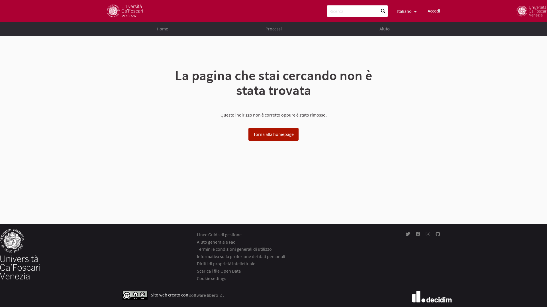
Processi (274, 29)
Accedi (434, 11)
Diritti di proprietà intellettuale (226, 263)
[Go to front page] (125, 11)
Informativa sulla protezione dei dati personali (241, 256)
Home (162, 29)
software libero (206, 295)
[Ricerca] (383, 11)
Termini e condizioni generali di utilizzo (234, 249)
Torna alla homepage (273, 134)
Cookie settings (211, 278)
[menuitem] (408, 10)
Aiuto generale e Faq (216, 242)
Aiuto (384, 29)
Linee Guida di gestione (219, 234)
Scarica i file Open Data (219, 271)
